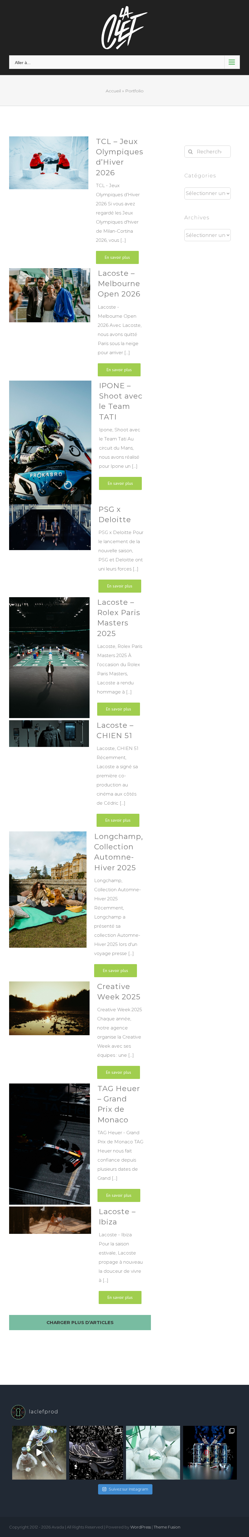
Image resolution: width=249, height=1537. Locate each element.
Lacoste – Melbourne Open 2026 (119, 283)
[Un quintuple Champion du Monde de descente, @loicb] (39, 1453)
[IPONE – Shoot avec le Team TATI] (48, 442)
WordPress (140, 1527)
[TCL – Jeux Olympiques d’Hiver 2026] (47, 202)
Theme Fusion (167, 1527)
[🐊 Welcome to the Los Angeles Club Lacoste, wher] (153, 1453)
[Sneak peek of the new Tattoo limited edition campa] (210, 1453)
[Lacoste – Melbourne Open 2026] (47, 324)
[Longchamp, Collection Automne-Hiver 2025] (46, 906)
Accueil (113, 91)
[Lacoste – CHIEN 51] (47, 775)
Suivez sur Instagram (128, 1489)
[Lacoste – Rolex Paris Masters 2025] (47, 658)
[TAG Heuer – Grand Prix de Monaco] (47, 1144)
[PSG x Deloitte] (48, 550)
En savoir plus (117, 257)
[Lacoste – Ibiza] (48, 1258)
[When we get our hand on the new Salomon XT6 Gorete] (96, 1453)
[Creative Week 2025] (47, 1032)
